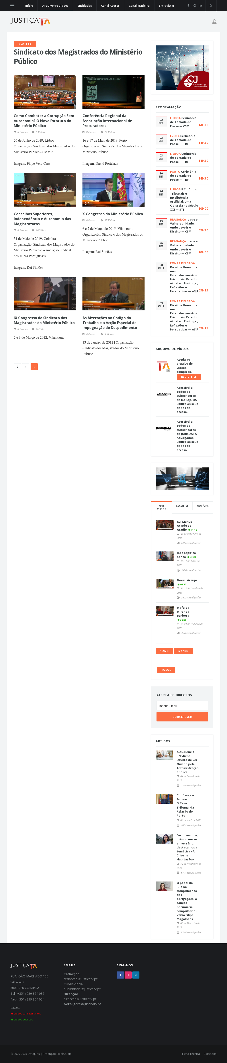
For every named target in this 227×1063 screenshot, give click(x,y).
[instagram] (194, 5)
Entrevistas (166, 6)
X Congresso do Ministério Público (112, 213)
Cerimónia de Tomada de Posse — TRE (182, 140)
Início (29, 6)
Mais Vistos (161, 507)
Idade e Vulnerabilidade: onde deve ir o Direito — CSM (184, 225)
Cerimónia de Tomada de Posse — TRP (183, 176)
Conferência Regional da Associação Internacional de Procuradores (107, 120)
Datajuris (34, 1054)
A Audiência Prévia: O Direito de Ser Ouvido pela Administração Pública (188, 762)
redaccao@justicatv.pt (81, 979)
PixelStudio (64, 1054)
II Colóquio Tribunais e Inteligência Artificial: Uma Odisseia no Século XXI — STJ (184, 199)
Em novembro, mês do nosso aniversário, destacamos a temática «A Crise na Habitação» (187, 847)
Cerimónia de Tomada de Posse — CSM (183, 122)
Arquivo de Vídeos (55, 6)
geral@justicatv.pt (87, 1004)
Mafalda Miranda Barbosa (183, 611)
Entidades (85, 6)
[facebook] (188, 5)
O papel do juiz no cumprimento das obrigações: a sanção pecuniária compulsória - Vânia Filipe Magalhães (187, 901)
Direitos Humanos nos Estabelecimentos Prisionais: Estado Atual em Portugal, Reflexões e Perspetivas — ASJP (184, 279)
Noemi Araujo (187, 580)
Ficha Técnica (191, 1054)
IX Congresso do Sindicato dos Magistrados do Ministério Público (44, 320)
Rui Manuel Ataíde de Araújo (185, 526)
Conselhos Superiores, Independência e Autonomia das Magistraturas (42, 218)
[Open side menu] (12, 5)
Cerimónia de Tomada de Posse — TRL (183, 158)
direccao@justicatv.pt (80, 999)
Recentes (182, 505)
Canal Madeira (139, 6)
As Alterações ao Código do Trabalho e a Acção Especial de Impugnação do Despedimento (109, 322)
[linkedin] (200, 5)
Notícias (203, 505)
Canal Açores (110, 6)
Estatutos (210, 1054)
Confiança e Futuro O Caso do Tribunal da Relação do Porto (185, 805)
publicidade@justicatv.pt (82, 989)
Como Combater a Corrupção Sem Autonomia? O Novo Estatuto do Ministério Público (44, 120)
